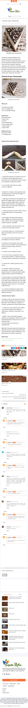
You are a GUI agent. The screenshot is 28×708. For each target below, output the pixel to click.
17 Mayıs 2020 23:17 (20, 420)
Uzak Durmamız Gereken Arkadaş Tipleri (17, 625)
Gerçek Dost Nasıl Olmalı (14, 619)
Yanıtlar (5, 417)
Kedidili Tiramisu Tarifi (6, 383)
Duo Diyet (9, 452)
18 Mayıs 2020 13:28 (14, 431)
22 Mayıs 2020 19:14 (14, 476)
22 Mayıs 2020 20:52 (20, 491)
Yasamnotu (9, 420)
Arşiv (20, 594)
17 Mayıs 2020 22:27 (16, 408)
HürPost (8, 476)
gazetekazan (9, 407)
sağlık (18, 683)
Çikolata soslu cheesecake (9, 23)
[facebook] (11, 1)
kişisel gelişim (13, 683)
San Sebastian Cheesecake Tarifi (8, 370)
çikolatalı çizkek (18, 23)
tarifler (23, 23)
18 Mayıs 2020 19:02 (20, 465)
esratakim (9, 526)
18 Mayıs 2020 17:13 (15, 452)
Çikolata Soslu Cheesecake (7, 357)
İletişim (3, 690)
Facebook (4, 573)
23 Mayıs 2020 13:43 (20, 514)
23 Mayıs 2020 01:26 (15, 501)
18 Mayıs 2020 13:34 (20, 442)
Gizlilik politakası (5, 692)
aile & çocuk (5, 683)
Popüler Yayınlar (8, 594)
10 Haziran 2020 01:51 (15, 526)
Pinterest (4, 576)
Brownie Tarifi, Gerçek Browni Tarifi (16, 602)
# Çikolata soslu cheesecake (11, 345)
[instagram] (14, 1)
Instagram (4, 575)
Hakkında (4, 688)
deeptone (9, 501)
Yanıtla (8, 414)
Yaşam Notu (9, 706)
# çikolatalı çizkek (21, 345)
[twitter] (4, 674)
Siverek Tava (11, 613)
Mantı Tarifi (11, 608)
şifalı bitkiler (11, 685)
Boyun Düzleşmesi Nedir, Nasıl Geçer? (17, 642)
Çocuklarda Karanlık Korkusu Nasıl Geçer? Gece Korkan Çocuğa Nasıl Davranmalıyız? (16, 638)
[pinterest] (16, 1)
